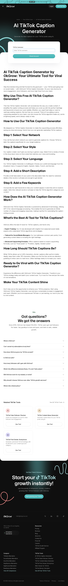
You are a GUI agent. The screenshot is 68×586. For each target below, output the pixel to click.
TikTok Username (18, 47)
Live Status (61, 581)
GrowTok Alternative (9, 561)
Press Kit (37, 541)
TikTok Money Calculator (42, 568)
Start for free (61, 6)
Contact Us (38, 538)
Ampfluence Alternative (10, 563)
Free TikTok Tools (28, 19)
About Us (37, 536)
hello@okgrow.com (21, 516)
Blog (36, 533)
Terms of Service (44, 581)
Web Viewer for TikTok (42, 566)
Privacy (54, 581)
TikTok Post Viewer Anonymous (44, 563)
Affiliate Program (40, 548)
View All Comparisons (10, 570)
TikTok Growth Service (42, 546)
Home (18, 19)
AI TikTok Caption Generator (43, 19)
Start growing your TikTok (34, 496)
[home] (10, 6)
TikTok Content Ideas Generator (44, 561)
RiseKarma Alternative (10, 568)
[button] (3, 6)
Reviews (37, 531)
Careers (37, 543)
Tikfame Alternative (9, 556)
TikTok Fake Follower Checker (44, 558)
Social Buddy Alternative (11, 558)
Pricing (37, 528)
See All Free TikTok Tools (42, 570)
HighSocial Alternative (10, 566)
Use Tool (18, 424)
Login (51, 6)
